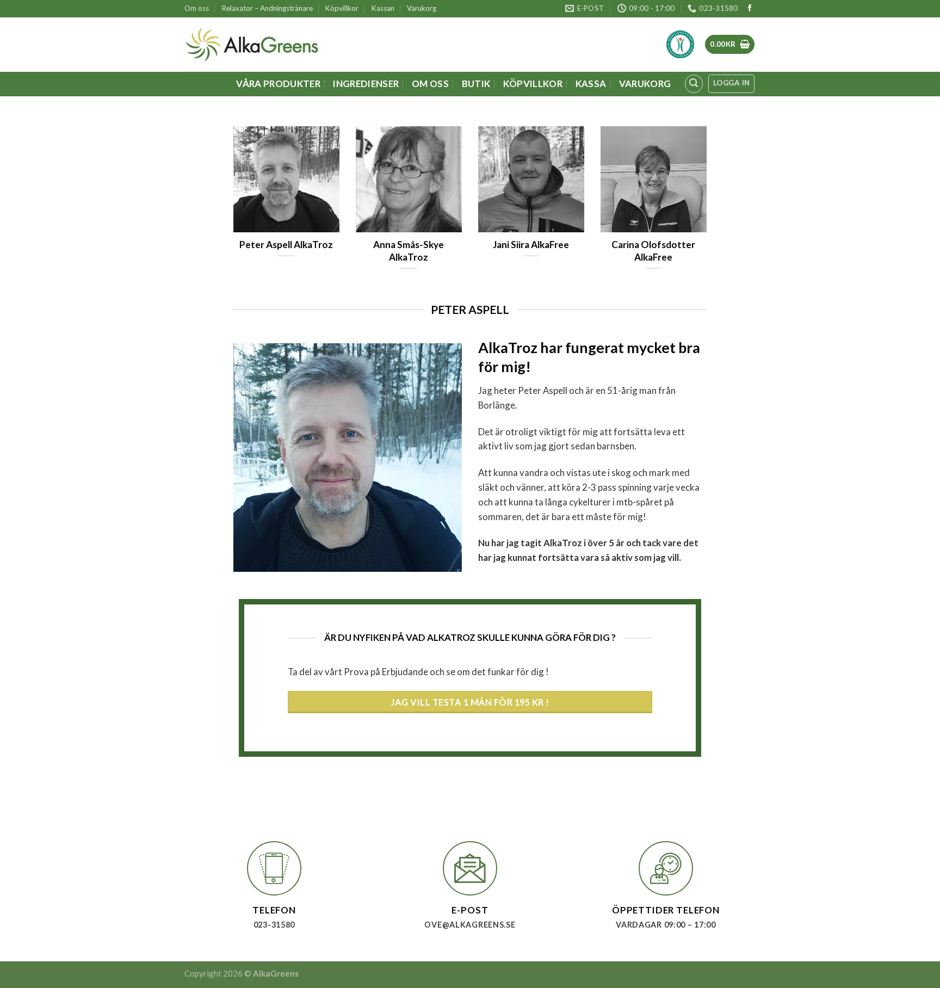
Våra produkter (278, 83)
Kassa (591, 83)
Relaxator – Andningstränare (267, 8)
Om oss (196, 8)
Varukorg (421, 8)
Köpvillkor (341, 8)
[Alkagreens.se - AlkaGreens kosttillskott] (251, 44)
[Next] (709, 212)
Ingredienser (366, 83)
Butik (476, 83)
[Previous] (231, 212)
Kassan (383, 8)
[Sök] (694, 84)
